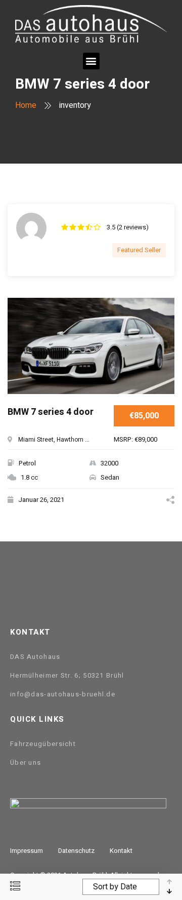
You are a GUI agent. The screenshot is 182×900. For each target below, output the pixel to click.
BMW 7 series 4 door (51, 412)
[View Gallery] (163, 353)
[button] (91, 61)
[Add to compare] (163, 322)
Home (25, 105)
